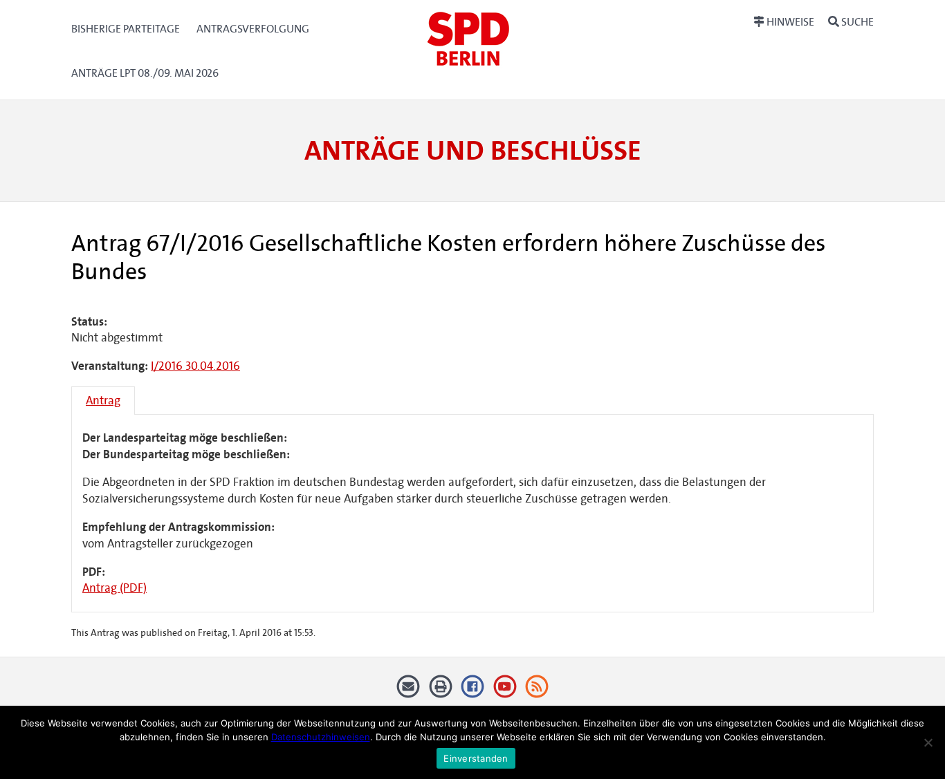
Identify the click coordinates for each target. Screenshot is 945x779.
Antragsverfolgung (252, 28)
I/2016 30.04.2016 (195, 366)
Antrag (103, 400)
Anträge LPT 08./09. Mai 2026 (145, 72)
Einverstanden (475, 758)
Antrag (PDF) (114, 588)
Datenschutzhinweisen (320, 736)
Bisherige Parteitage (125, 28)
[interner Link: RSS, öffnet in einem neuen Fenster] (537, 691)
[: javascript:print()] (440, 691)
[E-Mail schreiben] (408, 691)
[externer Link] (473, 691)
